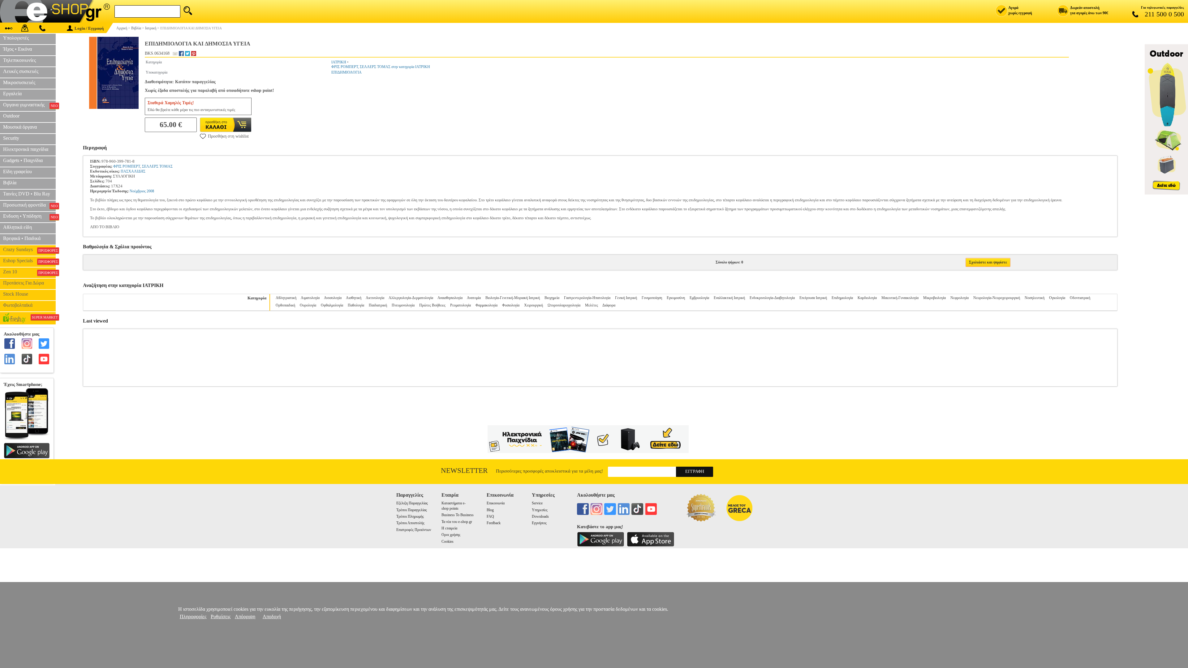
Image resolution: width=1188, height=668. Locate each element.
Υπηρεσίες (540, 510)
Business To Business (457, 515)
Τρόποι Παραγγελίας (411, 510)
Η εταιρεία (449, 528)
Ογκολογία (1057, 298)
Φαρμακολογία (486, 305)
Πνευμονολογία (403, 305)
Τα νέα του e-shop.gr (456, 522)
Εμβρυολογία (699, 298)
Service (537, 503)
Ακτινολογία (375, 298)
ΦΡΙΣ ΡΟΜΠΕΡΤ (126, 166)
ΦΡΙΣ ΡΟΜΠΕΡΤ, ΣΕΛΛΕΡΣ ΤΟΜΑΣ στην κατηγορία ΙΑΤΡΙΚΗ (380, 67)
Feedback (494, 523)
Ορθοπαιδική (285, 305)
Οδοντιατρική (1080, 298)
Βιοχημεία (551, 298)
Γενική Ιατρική (626, 298)
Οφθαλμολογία (332, 305)
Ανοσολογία (333, 298)
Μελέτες (591, 305)
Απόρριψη (245, 616)
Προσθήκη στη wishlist (228, 136)
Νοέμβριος (138, 191)
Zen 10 (29, 272)
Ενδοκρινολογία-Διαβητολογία (772, 298)
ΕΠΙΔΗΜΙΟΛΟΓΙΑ (346, 72)
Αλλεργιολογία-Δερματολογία (411, 298)
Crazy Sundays (29, 249)
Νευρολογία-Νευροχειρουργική (996, 298)
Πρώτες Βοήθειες (432, 305)
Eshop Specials (29, 260)
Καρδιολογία (867, 298)
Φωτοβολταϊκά (17, 305)
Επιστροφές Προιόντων (413, 530)
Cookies (447, 541)
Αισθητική (353, 298)
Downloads (540, 516)
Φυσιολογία (510, 305)
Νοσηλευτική (1034, 298)
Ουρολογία (308, 305)
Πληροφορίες (193, 616)
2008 (150, 191)
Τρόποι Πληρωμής (410, 516)
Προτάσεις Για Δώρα (23, 282)
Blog (490, 510)
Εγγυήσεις (539, 523)
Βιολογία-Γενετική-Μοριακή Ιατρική (512, 298)
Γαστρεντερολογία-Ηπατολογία (587, 298)
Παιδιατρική (378, 305)
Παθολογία (356, 305)
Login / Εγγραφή (89, 28)
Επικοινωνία (496, 503)
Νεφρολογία (959, 298)
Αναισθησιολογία (450, 298)
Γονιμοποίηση (652, 298)
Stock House (15, 294)
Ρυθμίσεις (220, 616)
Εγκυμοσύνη (676, 298)
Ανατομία (474, 298)
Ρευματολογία (460, 305)
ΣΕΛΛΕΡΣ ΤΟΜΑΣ (157, 166)
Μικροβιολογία (934, 298)
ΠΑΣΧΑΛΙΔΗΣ (133, 171)
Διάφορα (608, 305)
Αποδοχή (272, 616)
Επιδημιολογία (842, 298)
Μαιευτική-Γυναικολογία (900, 298)
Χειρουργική (533, 305)
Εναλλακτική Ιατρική (729, 298)
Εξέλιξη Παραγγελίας (412, 503)
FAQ (490, 516)
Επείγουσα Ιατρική (813, 298)
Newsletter (464, 470)
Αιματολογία (310, 298)
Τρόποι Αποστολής (410, 523)
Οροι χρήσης (450, 535)
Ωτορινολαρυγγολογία (564, 305)
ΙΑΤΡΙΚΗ (338, 62)
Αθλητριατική (286, 298)
